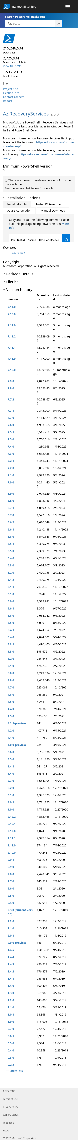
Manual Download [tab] (53, 210)
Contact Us (9, 1091)
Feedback (8, 1122)
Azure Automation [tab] (19, 210)
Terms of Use (10, 1099)
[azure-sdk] (7, 252)
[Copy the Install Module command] (66, 240)
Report (7, 101)
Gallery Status (11, 1114)
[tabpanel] (39, 232)
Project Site (10, 89)
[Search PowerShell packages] (59, 23)
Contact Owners (13, 97)
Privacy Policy (10, 1107)
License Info (11, 93)
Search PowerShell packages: (25, 17)
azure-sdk (18, 252)
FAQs (6, 1130)
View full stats (12, 66)
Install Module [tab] (17, 204)
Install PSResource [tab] (48, 204)
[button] (4, 198)
